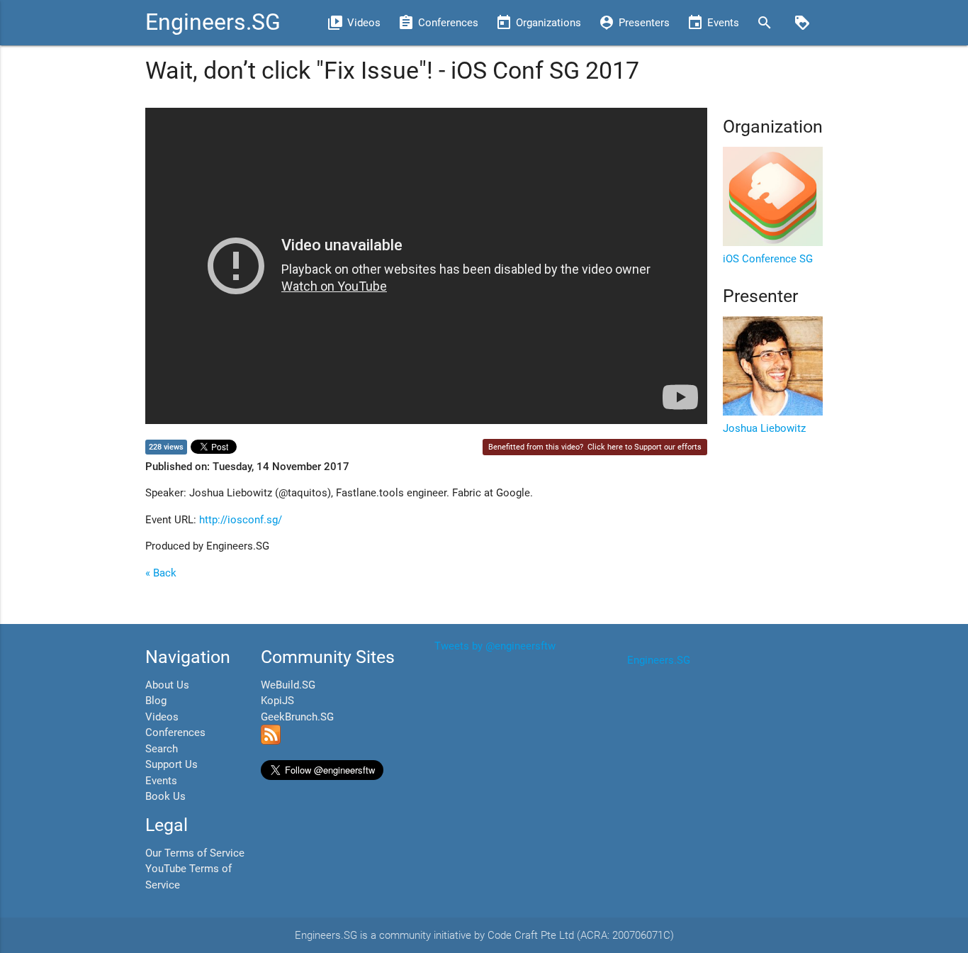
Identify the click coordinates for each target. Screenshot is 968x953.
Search (161, 748)
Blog (156, 700)
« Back (160, 573)
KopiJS (277, 700)
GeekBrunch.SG (297, 716)
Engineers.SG (213, 22)
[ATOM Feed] (271, 741)
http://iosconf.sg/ (240, 519)
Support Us (171, 764)
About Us (167, 685)
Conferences (175, 732)
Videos (162, 716)
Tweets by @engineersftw (495, 646)
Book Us (165, 796)
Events (161, 780)
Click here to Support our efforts (644, 447)
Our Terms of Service (194, 853)
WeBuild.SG (288, 685)
